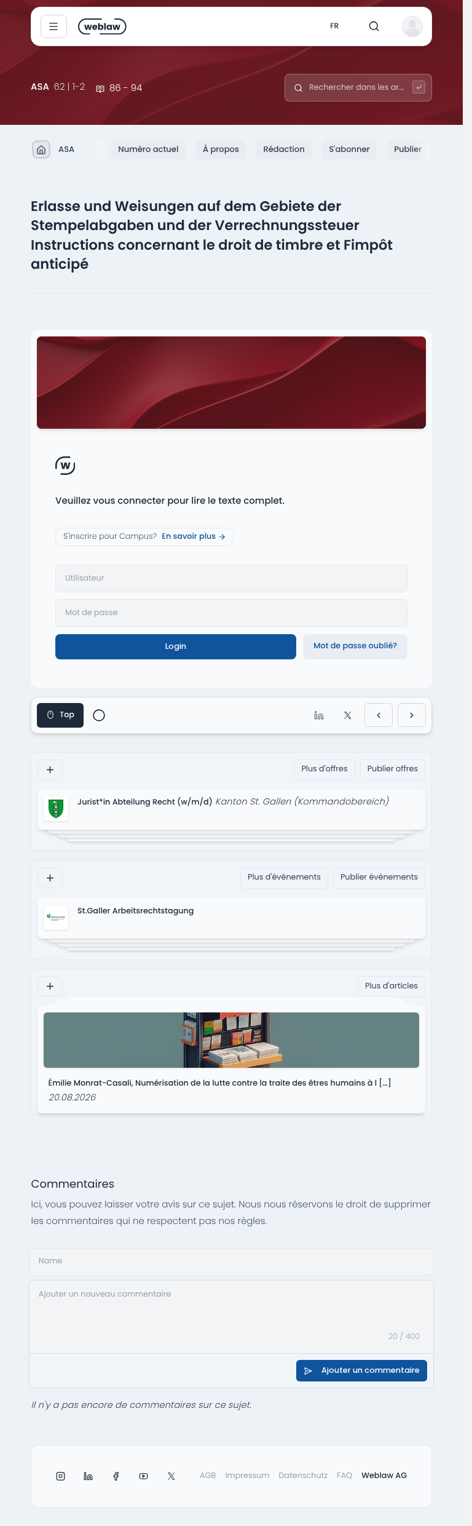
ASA (66, 149)
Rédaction (283, 149)
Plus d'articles (391, 986)
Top (67, 715)
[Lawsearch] (418, 87)
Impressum (247, 1476)
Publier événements (379, 877)
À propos (221, 149)
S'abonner (349, 149)
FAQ (344, 1476)
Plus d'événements (284, 877)
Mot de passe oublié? (355, 646)
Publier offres (393, 769)
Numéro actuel (148, 149)
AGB (208, 1476)
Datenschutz (303, 1476)
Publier (408, 149)
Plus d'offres (324, 769)
